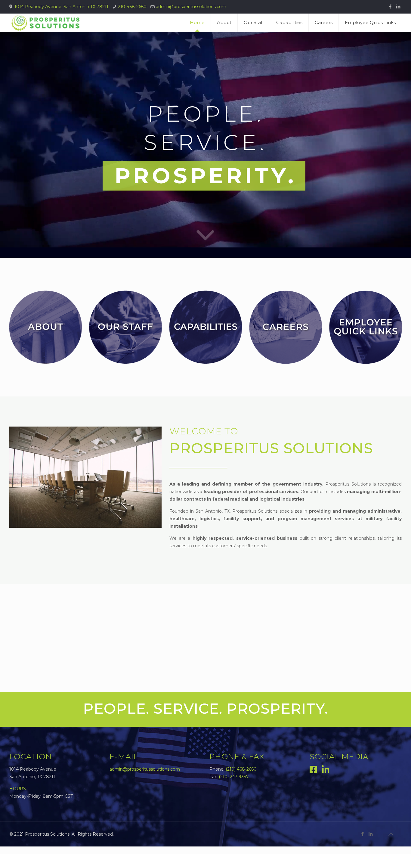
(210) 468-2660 (241, 769)
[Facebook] (390, 6)
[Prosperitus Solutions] (45, 23)
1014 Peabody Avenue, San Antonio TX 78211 (61, 6)
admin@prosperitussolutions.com (191, 6)
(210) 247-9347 (234, 776)
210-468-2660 (132, 6)
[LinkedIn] (398, 6)
